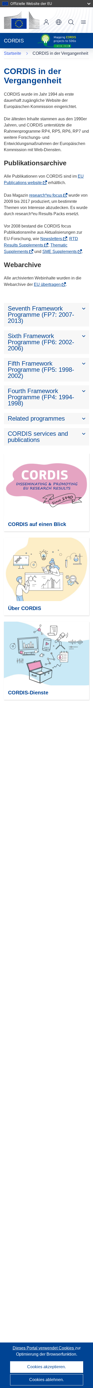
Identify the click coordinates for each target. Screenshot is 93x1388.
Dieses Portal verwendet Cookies (44, 1348)
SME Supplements (59, 251)
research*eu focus (45, 195)
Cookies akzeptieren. (46, 1367)
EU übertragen (47, 284)
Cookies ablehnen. (46, 1379)
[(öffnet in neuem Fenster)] (22, 20)
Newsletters (51, 239)
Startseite (12, 53)
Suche (71, 22)
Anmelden (46, 22)
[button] (58, 22)
